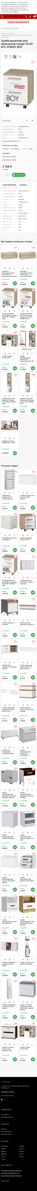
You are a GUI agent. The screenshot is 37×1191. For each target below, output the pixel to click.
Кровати (3, 1151)
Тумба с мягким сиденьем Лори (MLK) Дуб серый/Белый (26, 1007)
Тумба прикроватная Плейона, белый (8, 836)
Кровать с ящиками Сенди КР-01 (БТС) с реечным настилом (9, 273)
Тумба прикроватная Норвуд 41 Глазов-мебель (27, 795)
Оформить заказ (6, 1134)
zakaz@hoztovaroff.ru (7, 1092)
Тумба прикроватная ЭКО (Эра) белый (9, 921)
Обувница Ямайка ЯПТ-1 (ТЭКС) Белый (7, 497)
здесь (16, 12)
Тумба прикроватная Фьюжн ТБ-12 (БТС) (27, 879)
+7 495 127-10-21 (5, 1082)
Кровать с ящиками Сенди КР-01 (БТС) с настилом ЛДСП (26, 273)
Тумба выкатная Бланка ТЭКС (26, 539)
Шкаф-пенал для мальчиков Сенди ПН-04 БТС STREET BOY (27, 401)
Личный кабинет (6, 1131)
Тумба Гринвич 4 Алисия (8, 623)
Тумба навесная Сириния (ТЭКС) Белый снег (8, 709)
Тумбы (11, 33)
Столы (3, 1156)
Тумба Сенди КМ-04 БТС (7, 357)
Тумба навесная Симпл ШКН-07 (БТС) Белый (26, 667)
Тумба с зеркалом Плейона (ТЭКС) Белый (9, 1006)
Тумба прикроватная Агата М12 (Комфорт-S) (25, 752)
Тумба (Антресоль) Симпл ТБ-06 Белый (27, 497)
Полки (21, 1154)
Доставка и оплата (7, 1117)
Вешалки (4, 1154)
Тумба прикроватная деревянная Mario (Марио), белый (9, 795)
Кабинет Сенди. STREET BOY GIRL (8, 442)
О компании (5, 1114)
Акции (21, 1156)
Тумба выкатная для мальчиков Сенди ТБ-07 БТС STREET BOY (26, 316)
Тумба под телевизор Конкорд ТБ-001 (8, 751)
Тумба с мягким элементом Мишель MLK (8, 1049)
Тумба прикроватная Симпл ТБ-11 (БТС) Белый (8, 880)
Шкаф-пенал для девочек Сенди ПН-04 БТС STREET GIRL (9, 401)
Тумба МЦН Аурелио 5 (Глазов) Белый (9, 667)
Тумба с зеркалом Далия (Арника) (27, 963)
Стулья (3, 1159)
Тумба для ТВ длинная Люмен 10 (27, 623)
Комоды (21, 1146)
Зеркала (21, 1151)
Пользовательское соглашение (11, 1175)
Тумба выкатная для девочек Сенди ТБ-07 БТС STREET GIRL (9, 316)
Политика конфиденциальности (11, 1170)
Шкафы (3, 1148)
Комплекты (4, 1146)
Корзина (3, 1129)
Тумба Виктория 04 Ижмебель (9, 539)
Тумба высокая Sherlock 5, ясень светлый (26, 582)
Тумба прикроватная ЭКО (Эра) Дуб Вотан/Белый (27, 922)
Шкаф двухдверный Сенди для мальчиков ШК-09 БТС (27, 359)
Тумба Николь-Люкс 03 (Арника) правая (27, 709)
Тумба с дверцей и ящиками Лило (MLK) (9, 964)
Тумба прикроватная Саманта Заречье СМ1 (26, 837)
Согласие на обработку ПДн (10, 1173)
